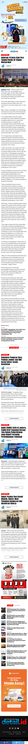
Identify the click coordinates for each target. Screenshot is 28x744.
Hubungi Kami (18, 734)
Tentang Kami (11, 734)
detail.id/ (3, 89)
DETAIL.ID (9, 66)
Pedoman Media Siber (17, 732)
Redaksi (23, 732)
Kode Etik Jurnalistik (7, 732)
